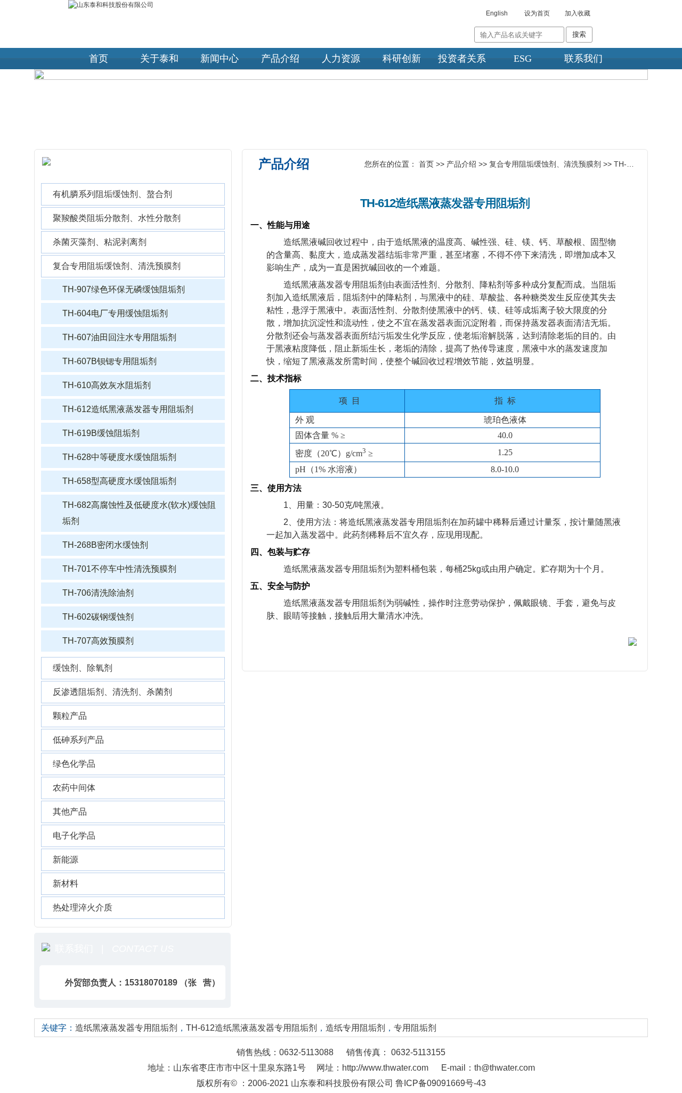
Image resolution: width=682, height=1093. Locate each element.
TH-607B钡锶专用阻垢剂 (109, 361)
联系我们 (583, 58)
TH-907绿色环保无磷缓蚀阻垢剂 (123, 289)
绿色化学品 (74, 763)
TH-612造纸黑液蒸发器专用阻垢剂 (127, 409)
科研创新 (402, 58)
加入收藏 (577, 13)
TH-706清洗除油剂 (98, 592)
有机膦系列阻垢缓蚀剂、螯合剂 (112, 194)
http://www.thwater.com (385, 1067)
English (497, 13)
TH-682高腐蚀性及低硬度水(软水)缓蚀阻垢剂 (139, 512)
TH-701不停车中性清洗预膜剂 (119, 568)
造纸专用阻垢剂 (355, 1027)
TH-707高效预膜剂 (98, 640)
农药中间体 (74, 787)
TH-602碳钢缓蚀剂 (98, 616)
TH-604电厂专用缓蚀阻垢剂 (115, 313)
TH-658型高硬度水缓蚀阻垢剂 (119, 481)
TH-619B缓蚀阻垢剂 (101, 433)
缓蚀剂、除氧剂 (82, 667)
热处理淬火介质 (82, 907)
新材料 (65, 883)
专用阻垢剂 (415, 1027)
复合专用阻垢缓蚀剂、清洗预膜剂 (117, 265)
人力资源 (341, 58)
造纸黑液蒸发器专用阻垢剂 (126, 1027)
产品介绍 (280, 58)
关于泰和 (159, 58)
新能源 (65, 859)
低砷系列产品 (78, 739)
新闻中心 (219, 58)
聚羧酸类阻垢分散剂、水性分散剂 (117, 218)
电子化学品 (74, 835)
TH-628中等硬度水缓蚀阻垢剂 (119, 457)
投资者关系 (462, 58)
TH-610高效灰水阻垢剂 (106, 385)
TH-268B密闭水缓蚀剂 (105, 544)
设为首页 (537, 13)
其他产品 (70, 811)
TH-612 (626, 164)
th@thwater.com (504, 1067)
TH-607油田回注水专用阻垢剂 (119, 337)
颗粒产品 (70, 715)
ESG (523, 58)
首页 (98, 58)
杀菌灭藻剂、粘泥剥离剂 (100, 241)
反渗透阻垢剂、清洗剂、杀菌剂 (112, 691)
